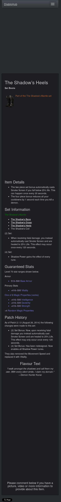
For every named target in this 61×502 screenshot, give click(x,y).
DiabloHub (10, 3)
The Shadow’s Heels (21, 225)
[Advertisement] (30, 41)
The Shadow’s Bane (21, 219)
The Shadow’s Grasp (21, 222)
